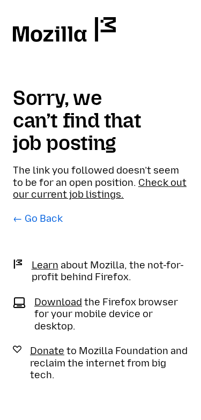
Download (58, 302)
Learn (45, 265)
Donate (47, 351)
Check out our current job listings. (100, 189)
